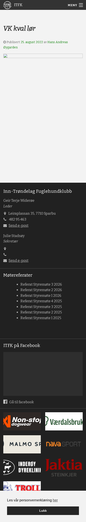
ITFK (17, 5)
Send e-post (18, 225)
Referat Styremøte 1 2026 (41, 296)
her (55, 500)
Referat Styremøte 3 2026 (41, 284)
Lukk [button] (43, 510)
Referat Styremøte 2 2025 (41, 312)
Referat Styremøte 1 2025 (41, 318)
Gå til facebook (21, 402)
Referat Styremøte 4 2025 (41, 301)
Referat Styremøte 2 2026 (41, 290)
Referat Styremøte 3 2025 (41, 307)
